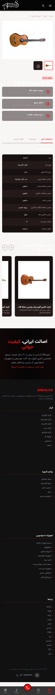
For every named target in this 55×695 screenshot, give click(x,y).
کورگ (49, 611)
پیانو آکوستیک (46, 483)
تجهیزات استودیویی (44, 535)
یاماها (49, 606)
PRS (49, 632)
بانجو (49, 445)
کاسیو (49, 628)
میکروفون (47, 547)
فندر (49, 654)
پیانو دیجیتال (46, 479)
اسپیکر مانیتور (46, 551)
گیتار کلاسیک (35, 16)
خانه (51, 16)
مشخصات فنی (46, 139)
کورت (49, 619)
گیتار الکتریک (46, 415)
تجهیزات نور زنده (45, 568)
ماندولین (48, 441)
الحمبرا (48, 641)
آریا (50, 636)
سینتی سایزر (46, 487)
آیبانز (49, 624)
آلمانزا (49, 645)
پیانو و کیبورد (47, 471)
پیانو (49, 492)
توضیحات (32, 139)
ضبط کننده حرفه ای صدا (42, 564)
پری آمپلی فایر (46, 577)
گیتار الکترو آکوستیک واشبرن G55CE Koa (33, 307)
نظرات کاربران (18, 139)
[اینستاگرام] (37, 675)
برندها (50, 599)
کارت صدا (47, 560)
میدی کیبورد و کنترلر (43, 543)
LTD (49, 649)
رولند (49, 615)
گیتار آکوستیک (45, 419)
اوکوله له (48, 436)
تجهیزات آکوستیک (44, 556)
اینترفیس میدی (45, 496)
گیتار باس (47, 428)
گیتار (45, 16)
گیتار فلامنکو (46, 432)
